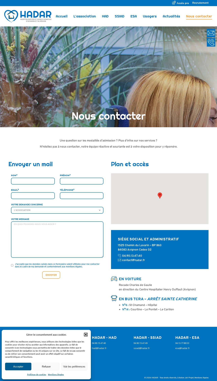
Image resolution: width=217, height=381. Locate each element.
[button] (85, 334)
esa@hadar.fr (182, 348)
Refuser (46, 366)
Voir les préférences (74, 366)
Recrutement (200, 3)
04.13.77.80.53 (182, 343)
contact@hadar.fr (133, 260)
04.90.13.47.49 (140, 343)
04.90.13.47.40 (132, 256)
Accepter (18, 366)
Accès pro (183, 3)
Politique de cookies (36, 374)
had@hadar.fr (99, 348)
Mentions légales (56, 374)
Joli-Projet (189, 377)
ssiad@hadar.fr (142, 348)
